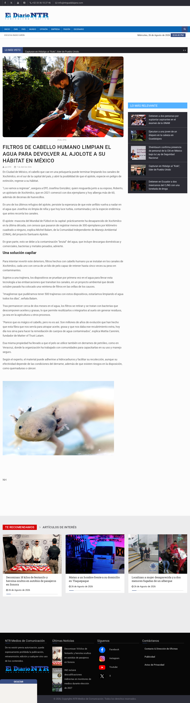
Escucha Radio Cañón (14, 35)
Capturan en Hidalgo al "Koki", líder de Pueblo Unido (52, 50)
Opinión (44, 29)
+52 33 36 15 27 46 (41, 3)
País (24, 29)
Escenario (79, 29)
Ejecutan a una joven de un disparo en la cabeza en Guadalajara (163, 120)
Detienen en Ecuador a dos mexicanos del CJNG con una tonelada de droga (164, 170)
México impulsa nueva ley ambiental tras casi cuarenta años (164, 185)
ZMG (16, 29)
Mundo (32, 29)
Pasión (66, 29)
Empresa (55, 29)
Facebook (114, 649)
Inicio (7, 29)
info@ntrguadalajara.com (70, 3)
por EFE (8, 167)
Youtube (113, 667)
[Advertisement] (131, 15)
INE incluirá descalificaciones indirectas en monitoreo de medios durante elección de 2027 (77, 679)
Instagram (114, 658)
